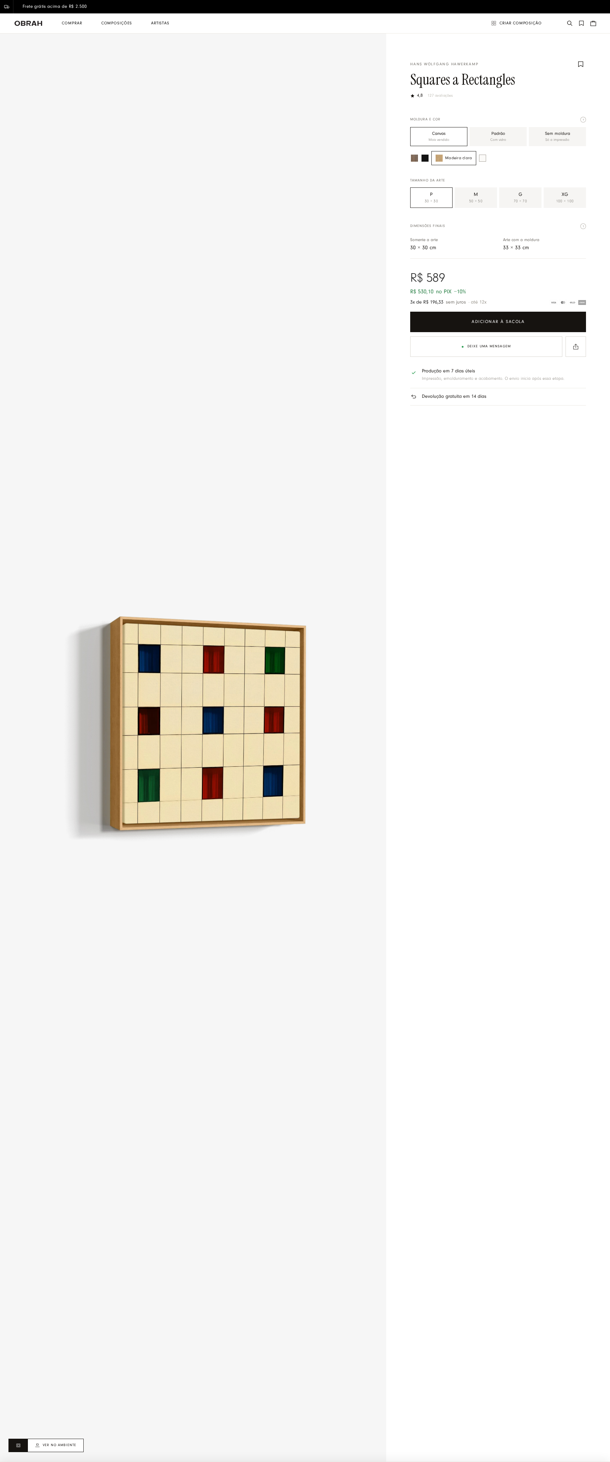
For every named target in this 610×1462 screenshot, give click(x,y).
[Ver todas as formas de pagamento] (568, 302)
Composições (116, 23)
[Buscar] (570, 23)
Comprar (72, 23)
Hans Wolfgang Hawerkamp (444, 64)
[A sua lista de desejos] (581, 23)
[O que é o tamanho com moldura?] (583, 226)
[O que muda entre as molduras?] (583, 119)
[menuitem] (71, 23)
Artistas (160, 23)
